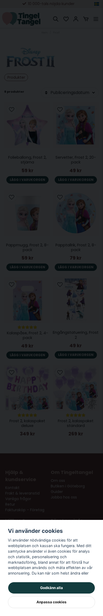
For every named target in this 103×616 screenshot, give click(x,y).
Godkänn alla (51, 588)
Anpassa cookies (51, 602)
